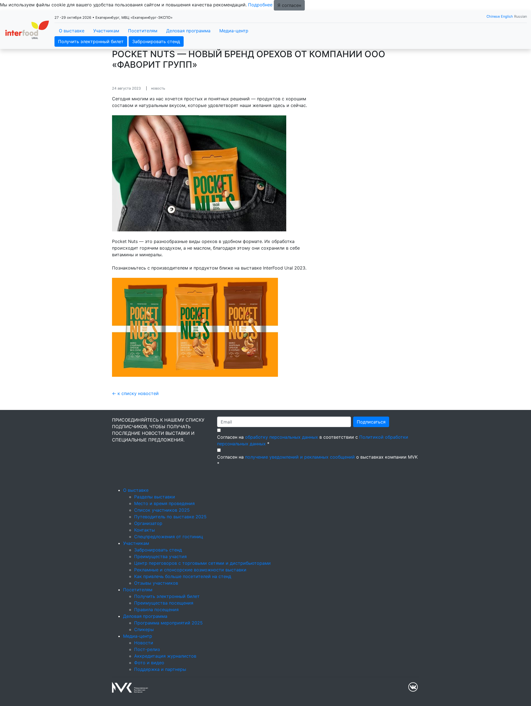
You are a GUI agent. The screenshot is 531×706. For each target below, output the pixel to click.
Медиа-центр (233, 30)
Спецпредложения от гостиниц (168, 536)
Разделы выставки (154, 497)
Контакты (144, 530)
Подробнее (260, 4)
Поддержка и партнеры (160, 669)
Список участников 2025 (162, 510)
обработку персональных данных (281, 437)
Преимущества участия (160, 556)
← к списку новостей (135, 393)
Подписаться (371, 422)
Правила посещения (156, 609)
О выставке (71, 30)
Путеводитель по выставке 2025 (170, 516)
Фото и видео (149, 662)
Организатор (148, 523)
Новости (143, 642)
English (507, 16)
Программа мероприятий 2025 (168, 623)
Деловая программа (188, 30)
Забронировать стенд (156, 41)
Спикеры (144, 629)
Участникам (106, 30)
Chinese (493, 16)
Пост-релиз (147, 649)
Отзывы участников (156, 583)
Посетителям (142, 30)
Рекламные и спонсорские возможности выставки (190, 569)
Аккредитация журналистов (165, 656)
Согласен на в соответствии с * (312, 440)
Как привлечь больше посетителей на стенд (182, 576)
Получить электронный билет (91, 41)
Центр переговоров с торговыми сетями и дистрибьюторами (202, 563)
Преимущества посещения (163, 603)
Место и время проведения (164, 503)
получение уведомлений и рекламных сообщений (300, 457)
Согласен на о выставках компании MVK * (317, 460)
